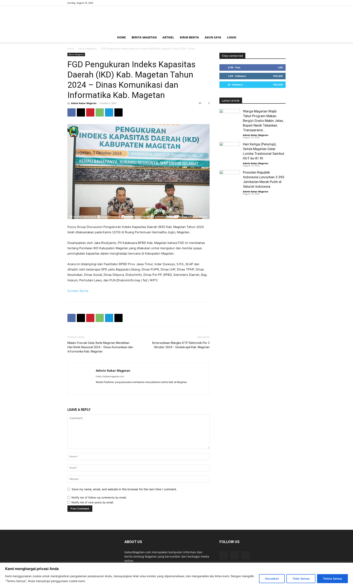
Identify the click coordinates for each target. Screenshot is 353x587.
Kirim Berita (189, 37)
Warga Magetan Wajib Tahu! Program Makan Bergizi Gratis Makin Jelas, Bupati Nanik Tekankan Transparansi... (263, 120)
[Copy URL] (118, 112)
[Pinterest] (90, 112)
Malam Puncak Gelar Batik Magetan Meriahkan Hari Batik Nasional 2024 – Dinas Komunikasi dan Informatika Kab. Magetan (100, 347)
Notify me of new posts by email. (92, 502)
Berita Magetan (144, 37)
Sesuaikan (272, 578)
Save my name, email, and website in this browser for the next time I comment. (124, 489)
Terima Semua (332, 578)
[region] (176, 575)
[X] (282, 3)
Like (280, 67)
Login (231, 37)
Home (121, 37)
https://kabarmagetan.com (110, 376)
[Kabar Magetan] (176, 19)
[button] (281, 38)
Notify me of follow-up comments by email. (99, 497)
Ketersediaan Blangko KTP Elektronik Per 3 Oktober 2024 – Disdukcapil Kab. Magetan (181, 345)
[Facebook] (269, 3)
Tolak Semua (300, 578)
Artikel (168, 37)
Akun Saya (213, 37)
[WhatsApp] (100, 112)
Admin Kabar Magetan (83, 103)
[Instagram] (276, 3)
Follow (278, 75)
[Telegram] (109, 112)
